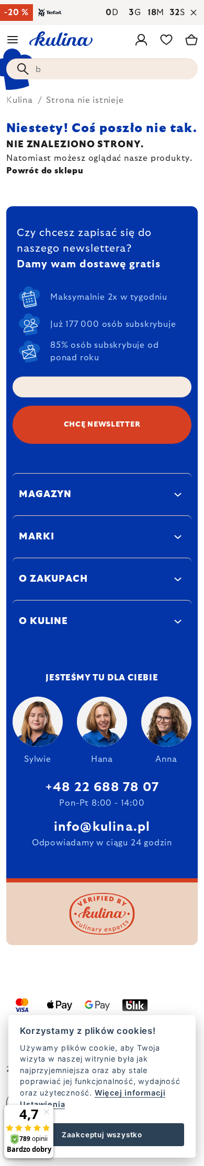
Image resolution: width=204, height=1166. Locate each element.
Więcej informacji (130, 1092)
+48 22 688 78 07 (102, 787)
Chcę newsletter (102, 424)
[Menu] (12, 39)
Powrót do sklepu (45, 171)
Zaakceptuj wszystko (102, 1134)
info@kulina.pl (102, 827)
